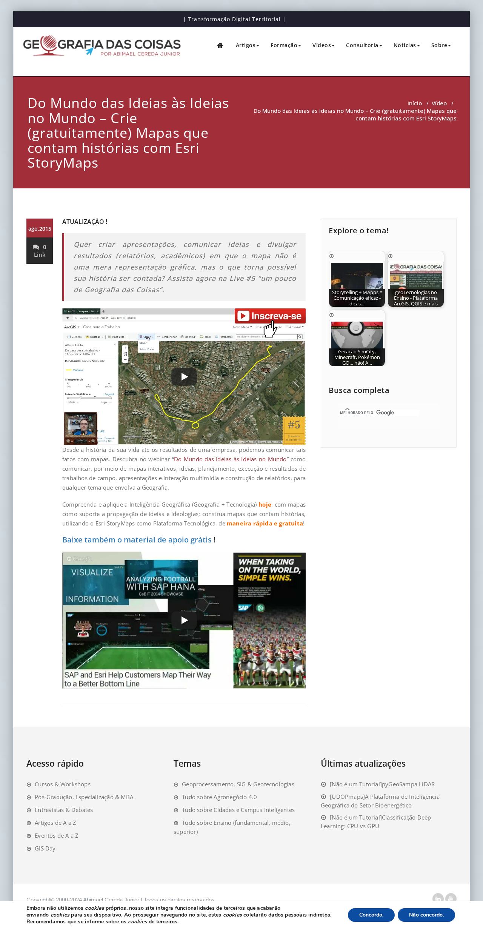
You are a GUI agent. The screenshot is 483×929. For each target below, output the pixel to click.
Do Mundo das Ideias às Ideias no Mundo (230, 459)
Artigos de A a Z (55, 822)
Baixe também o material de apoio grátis (137, 540)
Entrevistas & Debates (64, 809)
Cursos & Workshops (63, 784)
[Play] (184, 377)
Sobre (439, 45)
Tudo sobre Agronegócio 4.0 (219, 797)
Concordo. (371, 914)
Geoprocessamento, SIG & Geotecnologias (238, 784)
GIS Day (45, 848)
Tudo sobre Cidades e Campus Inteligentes (238, 809)
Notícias (405, 45)
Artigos (246, 45)
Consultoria (362, 45)
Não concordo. (426, 914)
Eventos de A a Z (56, 835)
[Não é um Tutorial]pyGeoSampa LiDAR (382, 784)
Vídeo (439, 103)
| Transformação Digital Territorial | (234, 19)
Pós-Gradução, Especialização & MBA (84, 797)
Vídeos (321, 45)
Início (415, 103)
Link (40, 254)
